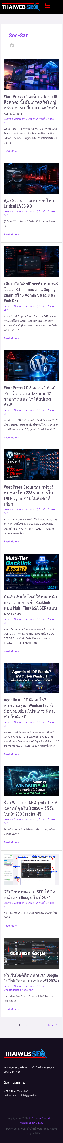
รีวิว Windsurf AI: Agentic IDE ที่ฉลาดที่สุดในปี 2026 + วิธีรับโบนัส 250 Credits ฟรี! (31, 808)
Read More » (11, 150)
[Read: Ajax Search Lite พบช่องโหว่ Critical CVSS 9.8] (31, 178)
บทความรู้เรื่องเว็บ (37, 118)
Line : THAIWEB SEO (16, 1090)
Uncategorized (12, 989)
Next (53, 1025)
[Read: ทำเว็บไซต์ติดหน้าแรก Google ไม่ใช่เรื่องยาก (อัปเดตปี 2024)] (31, 952)
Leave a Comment (14, 118)
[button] (52, 6)
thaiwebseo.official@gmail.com (22, 1095)
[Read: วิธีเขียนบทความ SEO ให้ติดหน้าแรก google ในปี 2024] (31, 869)
